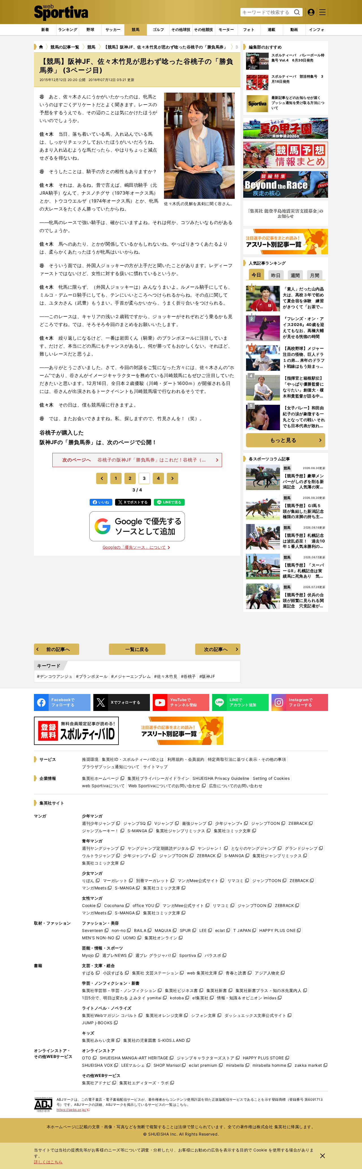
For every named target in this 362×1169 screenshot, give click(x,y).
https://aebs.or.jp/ (73, 1110)
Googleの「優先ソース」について (134, 547)
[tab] (90, 29)
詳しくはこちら (48, 1161)
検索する (296, 12)
